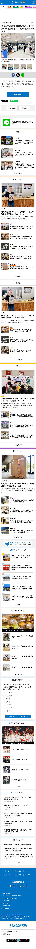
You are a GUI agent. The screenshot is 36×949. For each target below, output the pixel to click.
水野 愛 (8, 699)
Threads (25, 886)
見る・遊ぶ (16, 6)
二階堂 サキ (9, 695)
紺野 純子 (9, 702)
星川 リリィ (9, 708)
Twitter (15, 886)
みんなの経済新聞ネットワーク (18, 925)
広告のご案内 (6, 903)
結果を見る (24, 716)
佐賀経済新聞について (8, 893)
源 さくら (9, 692)
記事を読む (18, 94)
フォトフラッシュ (6, 22)
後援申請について (7, 905)
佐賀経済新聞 (16, 2)
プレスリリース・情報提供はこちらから (13, 895)
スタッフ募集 (6, 908)
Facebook (10, 886)
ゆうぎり (8, 705)
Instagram (20, 886)
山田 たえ (9, 711)
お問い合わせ (6, 900)
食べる (9, 6)
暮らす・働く (28, 6)
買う (22, 6)
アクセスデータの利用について (10, 898)
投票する (11, 716)
